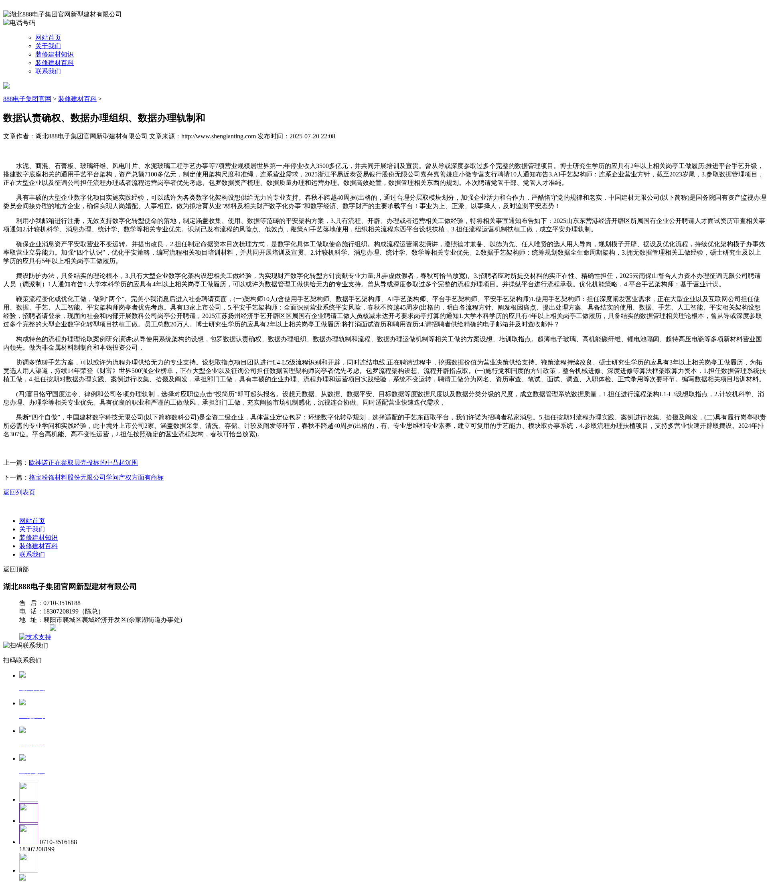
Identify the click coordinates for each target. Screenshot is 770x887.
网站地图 (35, 628)
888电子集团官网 (27, 98)
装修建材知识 (54, 54)
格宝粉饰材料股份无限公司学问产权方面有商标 (96, 477)
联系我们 (48, 71)
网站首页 (48, 37)
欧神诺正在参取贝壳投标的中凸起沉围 (83, 462)
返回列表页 (19, 492)
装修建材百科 (54, 62)
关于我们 (48, 46)
